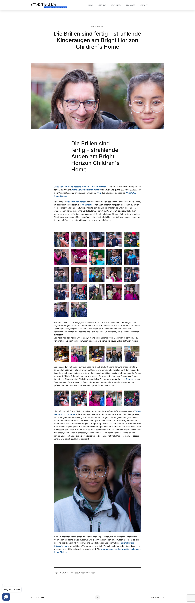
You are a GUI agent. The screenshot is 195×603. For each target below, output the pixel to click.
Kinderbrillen (84, 573)
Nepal (92, 26)
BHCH (62, 573)
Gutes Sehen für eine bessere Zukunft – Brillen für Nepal (80, 187)
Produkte (130, 5)
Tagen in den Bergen (76, 202)
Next (155, 597)
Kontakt (143, 5)
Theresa (129, 379)
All (97, 597)
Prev (40, 597)
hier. (99, 193)
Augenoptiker (88, 205)
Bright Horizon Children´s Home (86, 190)
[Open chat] (6, 597)
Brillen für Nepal (71, 573)
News (90, 5)
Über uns (102, 5)
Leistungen (116, 5)
